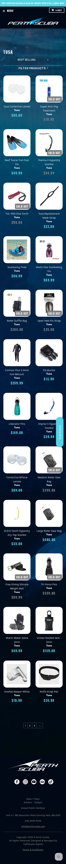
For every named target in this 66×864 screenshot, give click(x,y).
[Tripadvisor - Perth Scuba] (42, 781)
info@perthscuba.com (33, 827)
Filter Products (32, 68)
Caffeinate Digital (33, 844)
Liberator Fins (17, 424)
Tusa (17, 110)
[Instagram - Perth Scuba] (25, 781)
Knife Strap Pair (49, 691)
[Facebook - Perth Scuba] (16, 781)
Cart (59, 10)
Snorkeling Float (17, 267)
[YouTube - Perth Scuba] (33, 781)
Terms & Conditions (33, 850)
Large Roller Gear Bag (49, 531)
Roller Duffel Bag (17, 321)
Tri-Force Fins (49, 584)
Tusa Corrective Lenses (17, 106)
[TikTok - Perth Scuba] (50, 781)
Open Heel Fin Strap (49, 321)
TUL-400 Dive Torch (16, 214)
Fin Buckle (49, 370)
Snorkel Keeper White (17, 691)
